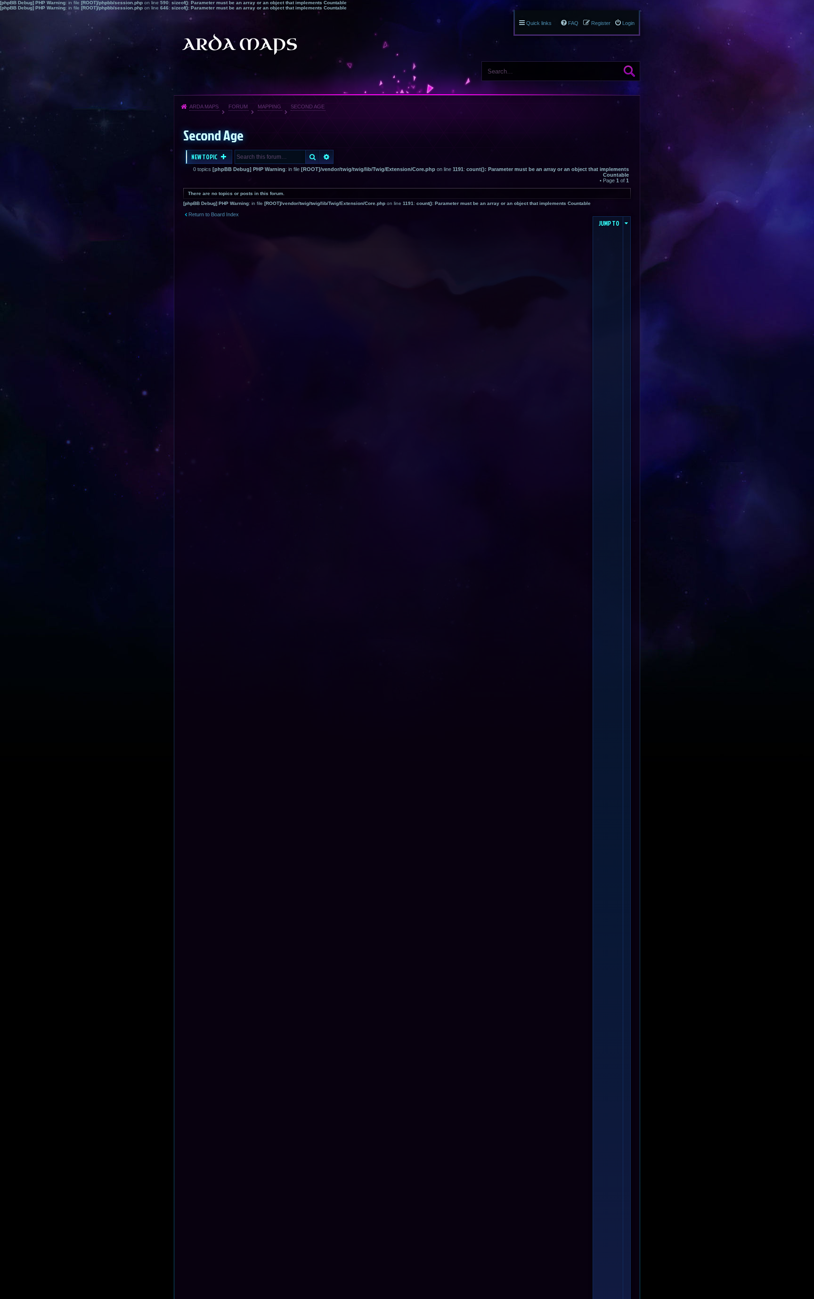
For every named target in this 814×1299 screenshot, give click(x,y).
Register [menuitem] (600, 23)
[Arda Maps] (239, 44)
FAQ (573, 23)
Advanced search (327, 157)
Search (629, 71)
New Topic (205, 157)
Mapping (269, 106)
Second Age (308, 106)
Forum (238, 106)
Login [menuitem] (628, 23)
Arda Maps (204, 106)
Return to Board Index (213, 214)
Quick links (539, 23)
